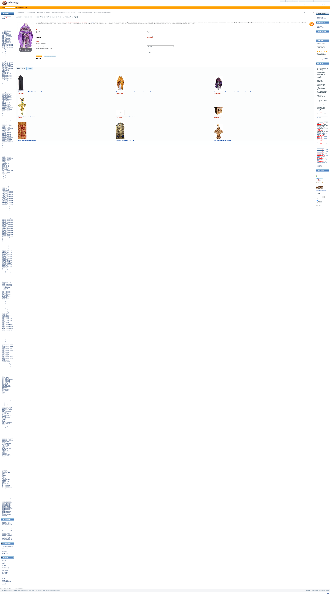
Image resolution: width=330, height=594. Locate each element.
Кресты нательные (6, 398)
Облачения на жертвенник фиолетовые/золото (7, 235)
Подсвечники (4, 435)
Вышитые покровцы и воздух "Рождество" (322, 141)
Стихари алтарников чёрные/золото (6, 314)
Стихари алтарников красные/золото (6, 303)
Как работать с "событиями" (5, 573)
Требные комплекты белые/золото (6, 167)
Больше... (326, 58)
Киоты (3, 393)
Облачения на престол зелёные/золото (7, 253)
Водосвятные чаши (6, 461)
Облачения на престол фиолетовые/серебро (7, 263)
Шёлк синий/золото (6, 506)
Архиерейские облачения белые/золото (7, 46)
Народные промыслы (6, 423)
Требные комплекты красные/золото (6, 177)
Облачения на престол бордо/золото (7, 251)
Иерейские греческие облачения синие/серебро (7, 149)
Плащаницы (4, 432)
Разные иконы (5, 387)
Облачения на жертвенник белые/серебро (7, 223)
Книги (3, 394)
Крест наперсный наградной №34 (222, 140)
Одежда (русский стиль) (7, 368)
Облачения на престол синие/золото (7, 257)
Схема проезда (5, 570)
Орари (3, 101)
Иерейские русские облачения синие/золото (7, 117)
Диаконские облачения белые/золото (7, 77)
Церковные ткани (5, 481)
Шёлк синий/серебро (6, 507)
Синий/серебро (5, 29)
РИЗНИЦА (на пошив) (30, 12)
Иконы (3, 376)
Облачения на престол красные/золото (7, 255)
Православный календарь (7, 576)
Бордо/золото (4, 23)
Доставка (4, 565)
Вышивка (4, 369)
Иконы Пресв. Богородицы (7, 379)
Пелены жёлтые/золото (7, 274)
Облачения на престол (7, 244)
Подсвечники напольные (7, 437)
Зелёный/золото (5, 26)
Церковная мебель (6, 451)
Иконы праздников (6, 381)
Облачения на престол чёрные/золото (7, 267)
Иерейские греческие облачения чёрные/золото (7, 158)
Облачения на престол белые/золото (7, 246)
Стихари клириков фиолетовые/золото (6, 361)
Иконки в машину (5, 377)
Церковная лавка (5, 450)
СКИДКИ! (319, 110)
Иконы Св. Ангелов (6, 380)
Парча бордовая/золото (7, 487)
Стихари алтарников (6, 291)
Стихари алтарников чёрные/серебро (6, 316)
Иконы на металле (6, 385)
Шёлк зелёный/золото (6, 504)
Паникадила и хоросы (6, 429)
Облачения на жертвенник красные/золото (7, 229)
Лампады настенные (6, 401)
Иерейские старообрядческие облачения (6, 163)
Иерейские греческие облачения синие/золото (7, 147)
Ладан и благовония (6, 399)
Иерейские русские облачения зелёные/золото (7, 113)
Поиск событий (5, 548)
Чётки (3, 513)
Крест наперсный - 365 (322, 149)
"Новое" (324, 101)
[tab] (21, 68)
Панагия (3, 428)
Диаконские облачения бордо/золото (7, 81)
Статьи (3, 578)
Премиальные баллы (6, 568)
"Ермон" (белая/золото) (322, 122)
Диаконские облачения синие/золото (7, 89)
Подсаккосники (5, 288)
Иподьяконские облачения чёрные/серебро (7, 215)
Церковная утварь (6, 459)
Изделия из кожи (5, 374)
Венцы (3, 460)
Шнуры (3, 421)
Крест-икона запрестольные (5, 471)
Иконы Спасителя (5, 378)
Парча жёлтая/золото (6, 488)
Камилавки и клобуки (6, 73)
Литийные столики (6, 454)
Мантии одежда (5, 217)
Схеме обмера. (91, 22)
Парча (3, 484)
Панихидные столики (6, 455)
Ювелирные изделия (6, 514)
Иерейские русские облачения (43, 12)
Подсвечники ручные (6, 439)
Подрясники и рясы (6, 287)
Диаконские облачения (7, 75)
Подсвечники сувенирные (7, 440)
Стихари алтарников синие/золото (6, 305)
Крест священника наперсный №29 (322, 159)
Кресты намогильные (6, 395)
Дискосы (3, 463)
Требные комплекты (6, 165)
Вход (318, 25)
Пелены (3, 270)
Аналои (3, 452)
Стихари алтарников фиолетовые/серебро (6, 312)
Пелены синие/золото (6, 278)
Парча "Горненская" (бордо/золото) (27, 140)
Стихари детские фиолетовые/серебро (6, 337)
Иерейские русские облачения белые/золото (7, 105)
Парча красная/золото (6, 490)
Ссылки (3, 575)
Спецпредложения (6, 549)
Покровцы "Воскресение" (322, 139)
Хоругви (3, 447)
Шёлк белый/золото (6, 500)
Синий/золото (4, 28)
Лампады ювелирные (6, 405)
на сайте (319, 198)
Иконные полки (5, 375)
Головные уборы (5, 72)
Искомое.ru (323, 207)
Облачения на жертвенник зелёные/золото (7, 227)
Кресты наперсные (6, 396)
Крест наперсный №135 (322, 152)
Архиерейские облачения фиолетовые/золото (7, 63)
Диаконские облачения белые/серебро (7, 79)
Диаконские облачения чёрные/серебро (7, 100)
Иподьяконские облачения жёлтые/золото (7, 199)
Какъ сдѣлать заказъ (6, 561)
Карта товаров (5, 553)
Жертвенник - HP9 (218, 116)
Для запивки (4, 464)
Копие (3, 469)
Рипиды (3, 476)
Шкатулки (4, 425)
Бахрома (3, 410)
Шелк (3, 499)
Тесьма (3, 420)
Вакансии (4, 584)
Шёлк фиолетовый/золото (7, 508)
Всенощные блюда (6, 462)
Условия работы (5, 582)
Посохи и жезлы (5, 441)
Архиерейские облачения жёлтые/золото (7, 52)
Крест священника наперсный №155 (322, 144)
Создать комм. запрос (322, 36)
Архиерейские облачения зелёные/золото (7, 54)
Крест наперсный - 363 (322, 154)
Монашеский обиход (6, 218)
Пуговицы (4, 419)
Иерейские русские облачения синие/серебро (7, 119)
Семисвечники (5, 446)
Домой (295, 0)
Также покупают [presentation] (21, 68)
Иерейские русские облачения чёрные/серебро (6, 130)
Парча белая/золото (6, 485)
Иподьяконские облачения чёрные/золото (7, 213)
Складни (3, 388)
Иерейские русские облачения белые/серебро (7, 107)
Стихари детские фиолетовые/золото (6, 335)
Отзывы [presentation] (30, 68)
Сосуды (3, 477)
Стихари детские (5, 317)
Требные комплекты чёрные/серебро (6, 190)
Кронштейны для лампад (7, 406)
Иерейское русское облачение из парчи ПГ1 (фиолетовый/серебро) (7, 530)
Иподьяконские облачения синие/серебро (7, 207)
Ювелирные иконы (6, 389)
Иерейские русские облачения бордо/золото (7, 109)
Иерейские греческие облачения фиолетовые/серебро (7, 155)
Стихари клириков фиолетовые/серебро (6, 363)
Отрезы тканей (5, 20)
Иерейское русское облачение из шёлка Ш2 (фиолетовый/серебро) (7, 538)
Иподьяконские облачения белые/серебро (7, 195)
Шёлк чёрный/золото (6, 511)
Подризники (4, 286)
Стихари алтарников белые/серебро (6, 295)
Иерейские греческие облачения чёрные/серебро (6, 160)
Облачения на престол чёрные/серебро (7, 269)
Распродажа (4, 19)
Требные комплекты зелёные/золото (6, 175)
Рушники (3, 424)
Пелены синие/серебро (7, 279)
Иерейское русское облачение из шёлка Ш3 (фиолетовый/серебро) (7, 534)
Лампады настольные (6, 403)
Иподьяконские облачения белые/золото (7, 193)
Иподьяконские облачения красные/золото (7, 203)
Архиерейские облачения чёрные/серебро (7, 69)
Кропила (3, 473)
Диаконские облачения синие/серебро (7, 92)
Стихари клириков (5, 343)
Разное (3, 71)
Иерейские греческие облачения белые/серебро (7, 137)
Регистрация (319, 26)
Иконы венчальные (6, 382)
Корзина (302, 0)
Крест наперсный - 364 (322, 147)
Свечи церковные (5, 445)
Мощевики (4, 475)
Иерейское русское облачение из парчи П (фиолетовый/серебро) (7, 523)
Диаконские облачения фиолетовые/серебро (7, 96)
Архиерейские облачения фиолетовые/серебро (7, 65)
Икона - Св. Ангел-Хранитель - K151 (125, 140)
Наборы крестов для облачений (6, 416)
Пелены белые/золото (6, 271)
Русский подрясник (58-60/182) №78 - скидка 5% (30, 91)
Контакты (4, 560)
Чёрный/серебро (5, 33)
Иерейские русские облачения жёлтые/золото (7, 111)
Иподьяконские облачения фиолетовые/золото (7, 209)
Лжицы (3, 474)
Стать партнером (320, 172)
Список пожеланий (321, 17)
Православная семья (6, 443)
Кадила (3, 392)
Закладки (4, 373)
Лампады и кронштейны (7, 400)
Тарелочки (4, 478)
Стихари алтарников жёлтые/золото (6, 299)
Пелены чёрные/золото (7, 284)
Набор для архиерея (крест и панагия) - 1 (322, 156)
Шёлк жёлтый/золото (6, 503)
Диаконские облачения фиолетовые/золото (7, 94)
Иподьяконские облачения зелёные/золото (7, 201)
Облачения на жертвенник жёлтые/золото (7, 239)
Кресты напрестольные (7, 397)
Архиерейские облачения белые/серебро (7, 48)
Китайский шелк (5, 483)
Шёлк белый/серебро (6, 501)
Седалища (4, 458)
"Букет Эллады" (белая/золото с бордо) (322, 115)
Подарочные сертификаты (7, 546)
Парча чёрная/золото (6, 497)
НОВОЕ (3, 18)
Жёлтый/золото (5, 24)
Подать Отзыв (325, 59)
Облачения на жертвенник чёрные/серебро (7, 243)
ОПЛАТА (3, 563)
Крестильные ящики (6, 472)
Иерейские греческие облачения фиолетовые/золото (7, 152)
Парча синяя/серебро (6, 492)
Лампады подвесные (6, 404)
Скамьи (3, 457)
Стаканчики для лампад (7, 407)
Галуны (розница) (5, 413)
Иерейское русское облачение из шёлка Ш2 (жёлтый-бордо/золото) (133, 91)
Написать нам (318, 0)
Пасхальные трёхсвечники (7, 436)
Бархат (3, 482)
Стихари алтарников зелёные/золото (6, 301)
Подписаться (319, 166)
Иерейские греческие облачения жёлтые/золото (7, 141)
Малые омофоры (5, 70)
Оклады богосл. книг (6, 427)
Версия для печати (308, 12)
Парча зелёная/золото (6, 489)
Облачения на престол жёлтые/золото (7, 265)
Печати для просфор (6, 430)
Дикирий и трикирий (6, 372)
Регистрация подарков (321, 18)
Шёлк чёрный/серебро (6, 512)
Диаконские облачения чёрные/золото (7, 98)
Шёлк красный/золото (6, 505)
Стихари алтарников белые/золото (6, 293)
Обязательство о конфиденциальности (6, 581)
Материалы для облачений (7, 409)
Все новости (319, 165)
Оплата (282, 0)
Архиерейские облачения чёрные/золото (7, 67)
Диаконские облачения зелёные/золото (7, 85)
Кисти (3, 414)
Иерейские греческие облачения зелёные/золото (7, 143)
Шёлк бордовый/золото (7, 502)
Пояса (3, 290)
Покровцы (4, 289)
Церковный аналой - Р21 (322, 162)
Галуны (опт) (4, 412)
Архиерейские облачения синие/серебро (7, 61)
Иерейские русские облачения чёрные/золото (7, 128)
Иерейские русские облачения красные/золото (7, 115)
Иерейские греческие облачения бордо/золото (7, 139)
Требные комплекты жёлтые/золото (6, 173)
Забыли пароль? (320, 27)
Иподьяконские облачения (7, 191)
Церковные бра (5, 480)
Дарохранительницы (6, 370)
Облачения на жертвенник (7, 219)
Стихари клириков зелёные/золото (5, 353)
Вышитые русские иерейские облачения (6, 41)
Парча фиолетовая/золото (7, 493)
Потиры (3, 442)
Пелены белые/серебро (7, 272)
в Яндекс (319, 205)
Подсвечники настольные (7, 438)
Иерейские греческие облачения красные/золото (7, 145)
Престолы (4, 456)
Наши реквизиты (5, 567)
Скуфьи (3, 74)
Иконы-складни (5, 384)
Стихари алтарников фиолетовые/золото (6, 309)
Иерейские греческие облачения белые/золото (7, 135)
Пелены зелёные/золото (7, 275)
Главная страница (20, 12)
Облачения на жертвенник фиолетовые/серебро (7, 237)
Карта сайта (4, 551)
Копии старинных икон (6, 386)
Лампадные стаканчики (7, 408)
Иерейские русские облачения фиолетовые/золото (7, 122)
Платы (3, 431)
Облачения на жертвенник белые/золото (7, 221)
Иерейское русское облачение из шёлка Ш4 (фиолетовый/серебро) (7, 527)
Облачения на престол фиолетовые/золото (7, 261)
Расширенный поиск (22, 7)
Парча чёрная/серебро (7, 498)
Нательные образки (6, 426)
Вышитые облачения (6, 35)
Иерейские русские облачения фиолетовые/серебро (63, 12)
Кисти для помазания (6, 467)
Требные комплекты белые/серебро (6, 169)
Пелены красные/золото (7, 277)
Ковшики (3, 468)
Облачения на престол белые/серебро (7, 249)
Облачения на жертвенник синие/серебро (7, 233)
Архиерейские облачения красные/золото (7, 56)
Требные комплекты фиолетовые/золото (6, 183)
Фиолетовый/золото (6, 30)
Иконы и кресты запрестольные (5, 391)
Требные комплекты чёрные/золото (6, 188)
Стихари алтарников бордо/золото (6, 297)
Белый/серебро (5, 22)
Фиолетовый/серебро (6, 31)
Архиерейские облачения (7, 44)
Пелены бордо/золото (6, 273)
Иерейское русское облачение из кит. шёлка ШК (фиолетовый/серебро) (232, 91)
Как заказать (309, 0)
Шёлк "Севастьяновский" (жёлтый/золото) (127, 116)
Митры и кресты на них (7, 422)
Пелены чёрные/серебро (7, 285)
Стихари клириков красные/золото (5, 355)
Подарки (3, 434)
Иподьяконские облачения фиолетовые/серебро (7, 211)
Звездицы (4, 466)
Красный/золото (5, 27)
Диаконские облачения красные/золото (7, 87)
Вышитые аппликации (6, 411)
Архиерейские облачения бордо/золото (7, 50)
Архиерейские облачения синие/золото (7, 58)
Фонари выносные (6, 479)
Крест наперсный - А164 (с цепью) (26, 116)
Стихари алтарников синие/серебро (6, 307)
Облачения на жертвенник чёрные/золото (7, 241)
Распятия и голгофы (6, 444)
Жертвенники (4, 453)
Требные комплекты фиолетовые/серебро (6, 186)
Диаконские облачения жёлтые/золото (7, 83)
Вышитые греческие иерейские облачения (6, 39)
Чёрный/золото (5, 32)
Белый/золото (5, 21)
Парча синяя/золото (6, 491)
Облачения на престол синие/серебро (7, 259)
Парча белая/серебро (6, 486)
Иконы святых (5, 383)
